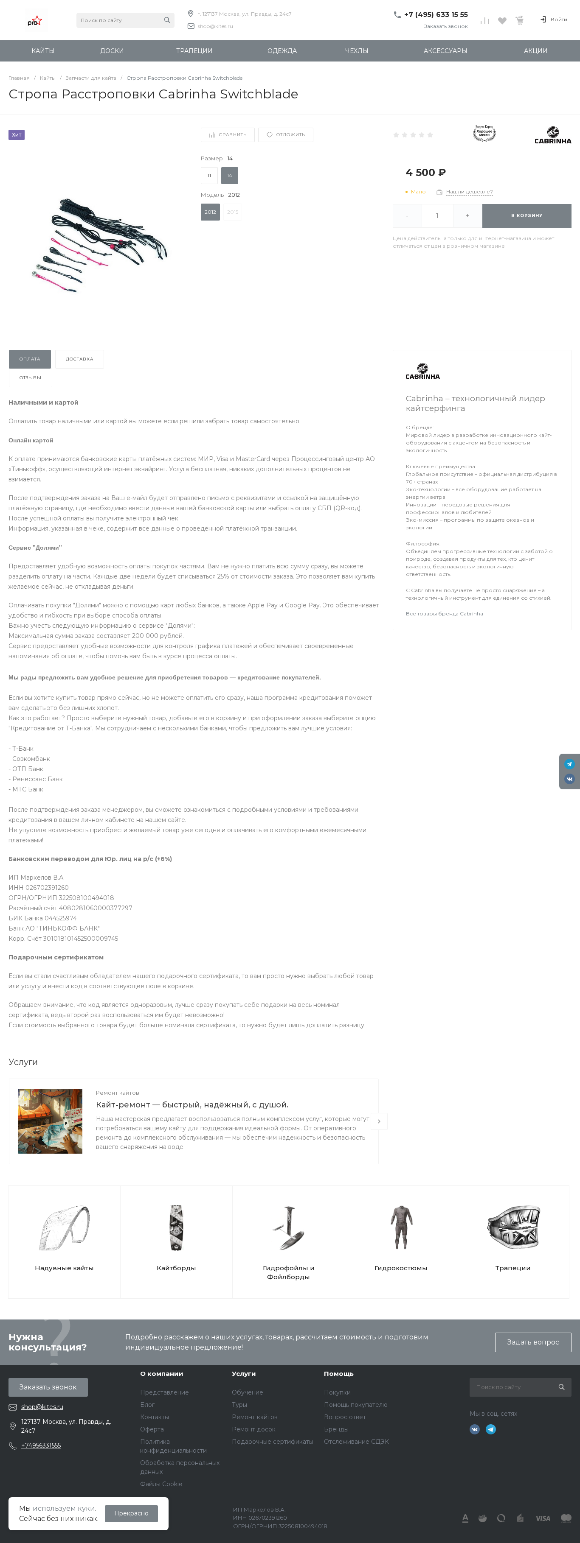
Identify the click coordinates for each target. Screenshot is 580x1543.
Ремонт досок (254, 1429)
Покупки (337, 1392)
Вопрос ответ (345, 1417)
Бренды (336, 1429)
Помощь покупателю (356, 1405)
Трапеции (513, 1268)
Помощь (339, 1374)
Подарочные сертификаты (272, 1441)
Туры (239, 1405)
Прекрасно (131, 1513)
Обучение (247, 1392)
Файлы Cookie (161, 1484)
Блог (147, 1405)
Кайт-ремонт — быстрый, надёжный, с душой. (192, 1105)
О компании (161, 1374)
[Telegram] (569, 764)
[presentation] (379, 1121)
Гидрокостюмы (401, 1268)
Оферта (152, 1429)
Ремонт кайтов (117, 1092)
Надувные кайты (64, 1268)
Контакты (154, 1417)
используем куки (64, 1508)
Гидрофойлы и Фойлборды (289, 1272)
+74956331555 (41, 1445)
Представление (164, 1392)
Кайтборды (176, 1268)
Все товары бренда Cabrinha (444, 613)
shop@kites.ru (215, 26)
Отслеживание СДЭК (356, 1441)
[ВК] (569, 779)
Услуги (244, 1374)
